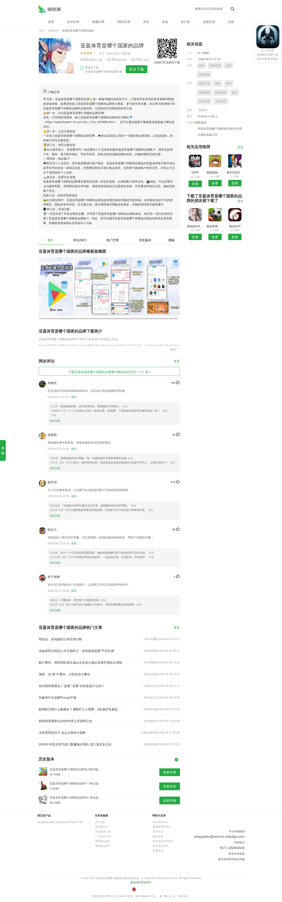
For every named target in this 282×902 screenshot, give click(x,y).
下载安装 (125, 53)
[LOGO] (49, 9)
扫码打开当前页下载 (167, 62)
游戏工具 (204, 83)
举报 (2, 450)
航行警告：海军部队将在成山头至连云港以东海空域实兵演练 (80, 662)
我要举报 (158, 850)
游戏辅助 (204, 74)
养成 (229, 83)
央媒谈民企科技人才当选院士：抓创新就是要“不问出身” (77, 650)
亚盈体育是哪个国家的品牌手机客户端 (60, 822)
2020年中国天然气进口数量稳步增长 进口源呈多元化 (75, 744)
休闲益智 (220, 92)
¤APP (195, 172)
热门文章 (112, 240)
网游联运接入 (103, 841)
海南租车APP (195, 226)
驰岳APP (235, 226)
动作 (218, 83)
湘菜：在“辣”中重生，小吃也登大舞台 (64, 674)
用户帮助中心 (161, 822)
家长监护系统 (161, 846)
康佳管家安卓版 (214, 226)
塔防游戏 (204, 101)
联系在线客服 (237, 853)
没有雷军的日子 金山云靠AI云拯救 (62, 732)
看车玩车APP (234, 172)
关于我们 (100, 822)
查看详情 (169, 772)
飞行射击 (220, 101)
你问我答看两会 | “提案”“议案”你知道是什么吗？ (71, 686)
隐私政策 (201, 122)
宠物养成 (215, 65)
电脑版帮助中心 (162, 826)
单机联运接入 (103, 846)
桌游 (229, 65)
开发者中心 (101, 826)
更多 (177, 361)
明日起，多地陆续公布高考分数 (60, 639)
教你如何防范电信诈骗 (231, 859)
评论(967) (80, 240)
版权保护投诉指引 (163, 841)
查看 (195, 183)
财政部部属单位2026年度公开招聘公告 (65, 721)
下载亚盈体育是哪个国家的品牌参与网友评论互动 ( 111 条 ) (109, 372)
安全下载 (136, 69)
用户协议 (158, 831)
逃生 (234, 92)
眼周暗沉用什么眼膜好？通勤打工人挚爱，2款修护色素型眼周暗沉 (81, 709)
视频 (171, 240)
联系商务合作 (103, 831)
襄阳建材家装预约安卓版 (214, 172)
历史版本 (145, 240)
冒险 (201, 65)
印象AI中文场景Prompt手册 (57, 697)
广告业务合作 (103, 836)
